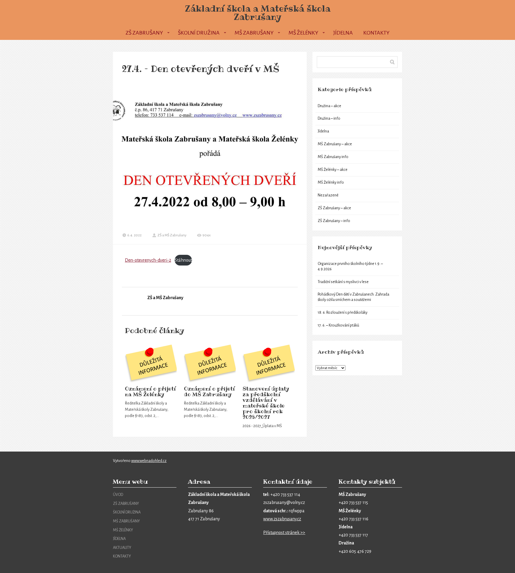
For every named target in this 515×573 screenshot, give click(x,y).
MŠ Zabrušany (254, 33)
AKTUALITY (122, 548)
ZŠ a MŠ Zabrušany (172, 235)
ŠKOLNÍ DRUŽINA (127, 512)
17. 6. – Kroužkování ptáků (338, 325)
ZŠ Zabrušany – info (334, 221)
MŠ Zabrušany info (333, 157)
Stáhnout (183, 260)
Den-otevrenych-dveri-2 (148, 260)
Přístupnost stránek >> (284, 532)
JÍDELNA (119, 539)
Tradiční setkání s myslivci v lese (343, 282)
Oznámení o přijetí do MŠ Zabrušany (209, 391)
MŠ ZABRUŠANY (126, 521)
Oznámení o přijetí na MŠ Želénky (150, 391)
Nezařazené (328, 195)
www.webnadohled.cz (149, 461)
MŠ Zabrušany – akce (335, 144)
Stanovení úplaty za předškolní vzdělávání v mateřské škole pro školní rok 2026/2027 (266, 403)
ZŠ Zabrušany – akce (334, 208)
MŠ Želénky (303, 33)
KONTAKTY (122, 556)
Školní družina (199, 33)
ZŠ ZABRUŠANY (126, 504)
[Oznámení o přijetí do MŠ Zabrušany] (210, 363)
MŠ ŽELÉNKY (123, 530)
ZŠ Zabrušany (144, 33)
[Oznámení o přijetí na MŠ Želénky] (151, 363)
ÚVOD (118, 495)
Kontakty (376, 33)
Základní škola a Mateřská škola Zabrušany (258, 12)
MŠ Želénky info (331, 182)
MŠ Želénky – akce (333, 170)
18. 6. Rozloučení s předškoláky (342, 312)
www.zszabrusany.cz (282, 518)
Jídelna (343, 33)
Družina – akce (329, 106)
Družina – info (329, 118)
